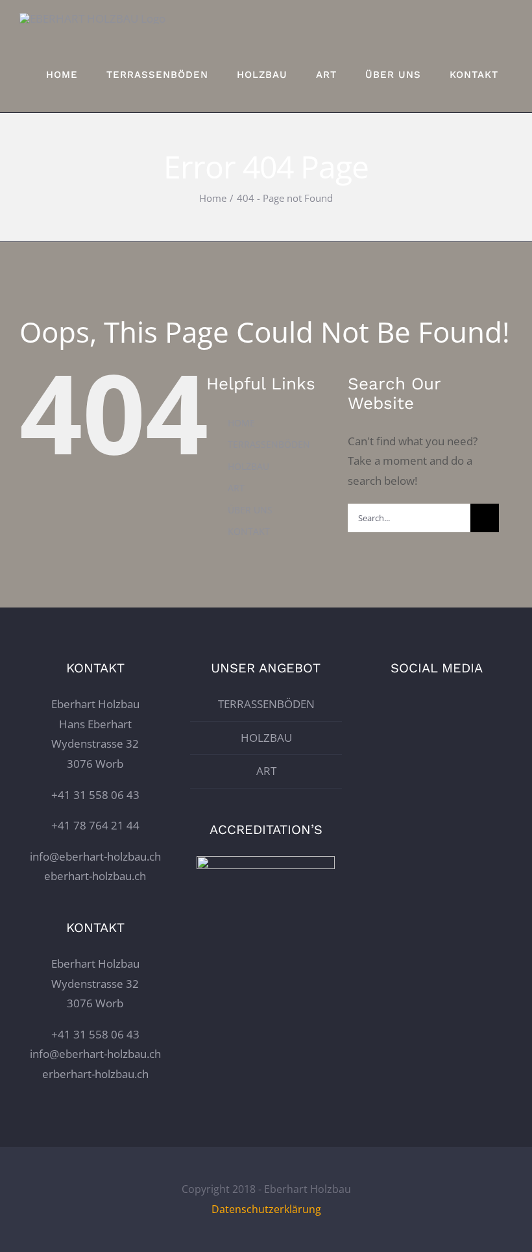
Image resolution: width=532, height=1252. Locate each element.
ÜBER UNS (250, 510)
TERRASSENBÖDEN (269, 444)
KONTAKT (249, 531)
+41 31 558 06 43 (95, 794)
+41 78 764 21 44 (95, 825)
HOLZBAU (248, 466)
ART (236, 488)
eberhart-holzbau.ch (95, 875)
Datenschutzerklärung (266, 1209)
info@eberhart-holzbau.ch (95, 856)
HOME (241, 423)
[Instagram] (437, 703)
